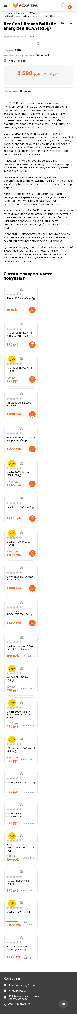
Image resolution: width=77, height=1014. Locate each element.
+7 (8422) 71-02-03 (19, 1004)
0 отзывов (27, 36)
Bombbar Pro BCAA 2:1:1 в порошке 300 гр (20, 439)
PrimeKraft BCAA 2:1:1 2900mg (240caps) (19, 335)
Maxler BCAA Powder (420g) (18, 543)
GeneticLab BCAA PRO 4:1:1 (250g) (19, 578)
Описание (11, 91)
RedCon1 (67, 23)
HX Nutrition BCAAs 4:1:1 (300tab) (20, 750)
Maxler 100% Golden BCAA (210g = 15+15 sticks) (18, 714)
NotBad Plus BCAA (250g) (17, 679)
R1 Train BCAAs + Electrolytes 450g (16, 948)
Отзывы (25, 91)
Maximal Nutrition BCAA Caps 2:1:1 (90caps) (19, 648)
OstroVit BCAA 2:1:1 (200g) (17, 882)
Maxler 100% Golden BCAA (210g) (18, 474)
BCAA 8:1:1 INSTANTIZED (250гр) (19, 613)
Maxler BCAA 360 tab (18, 912)
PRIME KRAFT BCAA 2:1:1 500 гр (18, 404)
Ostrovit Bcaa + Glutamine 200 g (15, 815)
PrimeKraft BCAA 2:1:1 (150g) (19, 369)
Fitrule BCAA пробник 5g (20, 298)
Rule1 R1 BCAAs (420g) (20, 507)
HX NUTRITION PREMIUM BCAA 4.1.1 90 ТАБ (20, 847)
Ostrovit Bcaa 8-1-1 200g (20, 782)
